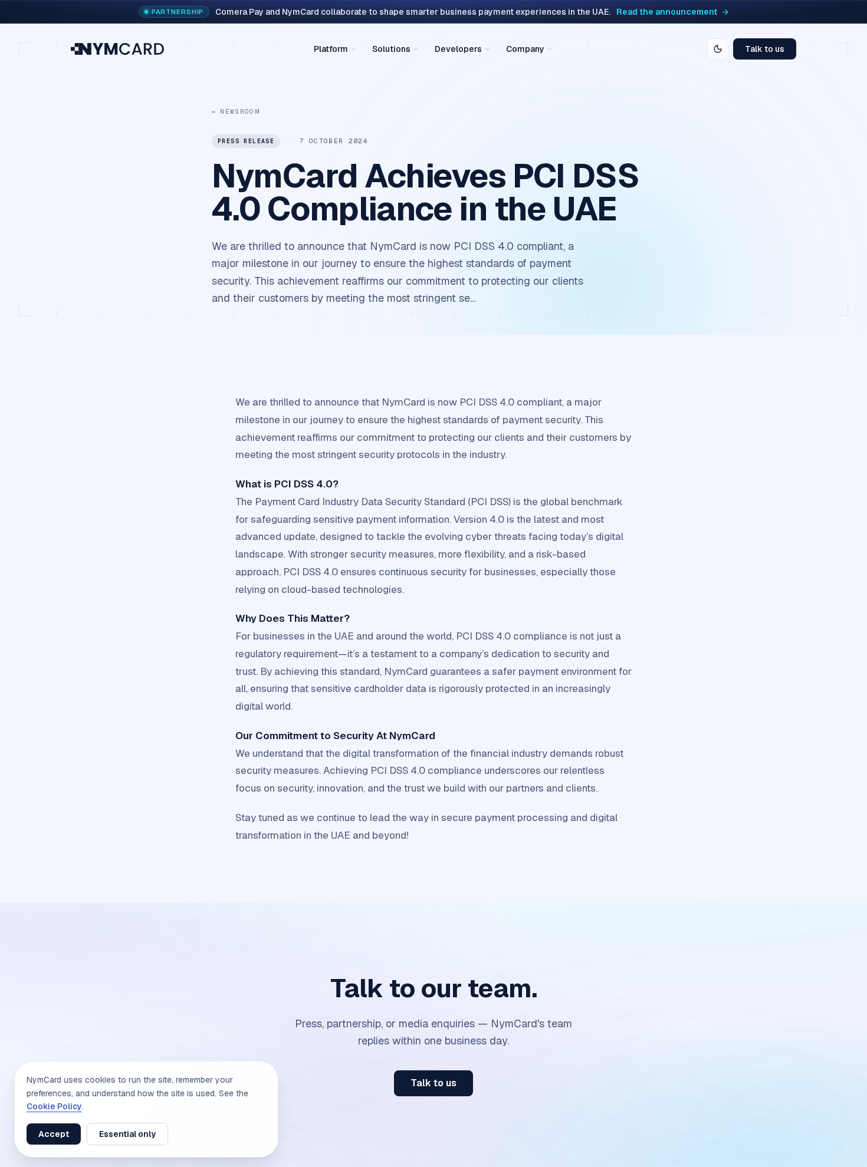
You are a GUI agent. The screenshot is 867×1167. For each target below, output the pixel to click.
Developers (458, 49)
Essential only (127, 1134)
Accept (53, 1134)
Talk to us (764, 49)
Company (525, 49)
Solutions (391, 49)
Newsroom (236, 111)
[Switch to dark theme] (717, 49)
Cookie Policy (54, 1106)
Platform (331, 49)
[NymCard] (117, 49)
